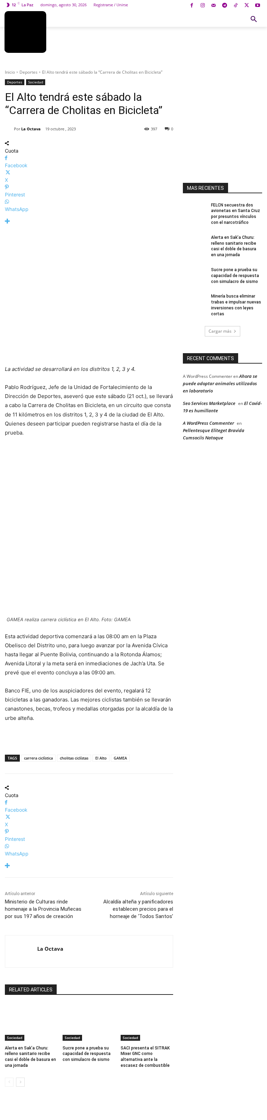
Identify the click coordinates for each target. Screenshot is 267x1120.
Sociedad (35, 82)
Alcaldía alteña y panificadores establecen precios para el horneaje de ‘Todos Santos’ (138, 909)
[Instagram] (202, 5)
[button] (253, 19)
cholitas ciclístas (74, 758)
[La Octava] (9, 128)
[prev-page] (9, 1082)
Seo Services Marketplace (209, 403)
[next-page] (20, 1082)
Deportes (28, 72)
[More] (89, 221)
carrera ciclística (38, 758)
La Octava (31, 128)
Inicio (10, 72)
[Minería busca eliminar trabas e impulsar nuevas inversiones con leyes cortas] (195, 301)
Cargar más (220, 331)
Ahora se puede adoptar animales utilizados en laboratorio (220, 383)
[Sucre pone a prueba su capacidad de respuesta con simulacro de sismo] (89, 1022)
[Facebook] (191, 5)
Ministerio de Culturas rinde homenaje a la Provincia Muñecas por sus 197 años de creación (43, 909)
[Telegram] (224, 5)
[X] (246, 5)
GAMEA (120, 758)
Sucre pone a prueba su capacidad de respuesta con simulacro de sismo (87, 1054)
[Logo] (25, 32)
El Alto (101, 758)
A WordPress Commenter (208, 423)
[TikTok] (235, 5)
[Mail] (213, 5)
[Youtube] (257, 5)
